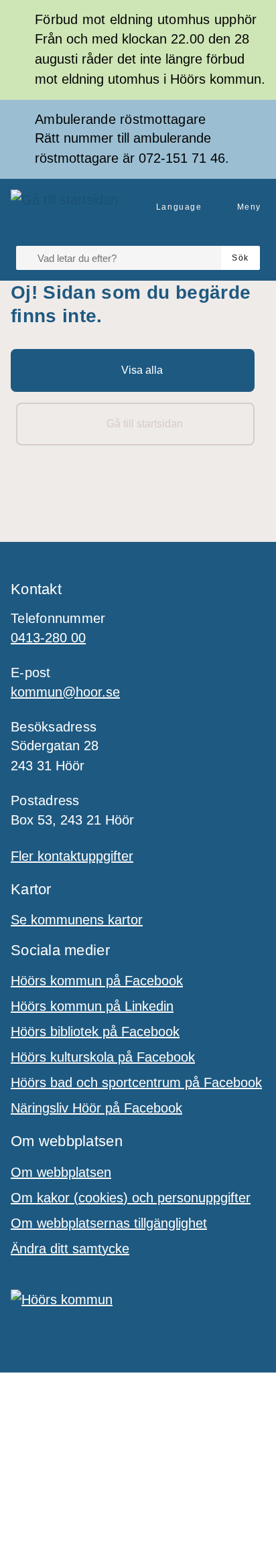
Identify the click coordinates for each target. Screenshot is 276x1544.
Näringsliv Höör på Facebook (96, 1108)
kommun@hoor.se (65, 692)
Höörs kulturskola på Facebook (103, 1057)
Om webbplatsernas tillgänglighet (109, 1223)
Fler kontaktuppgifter (72, 856)
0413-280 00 (48, 637)
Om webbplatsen (61, 1172)
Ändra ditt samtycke (70, 1248)
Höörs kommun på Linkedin (92, 1006)
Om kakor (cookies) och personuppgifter (131, 1197)
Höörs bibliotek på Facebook (95, 1031)
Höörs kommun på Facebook (97, 980)
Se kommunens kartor (77, 919)
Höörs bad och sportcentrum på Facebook (136, 1082)
